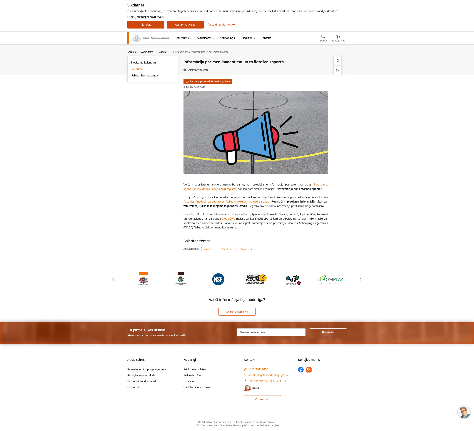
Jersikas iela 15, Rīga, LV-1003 (267, 381)
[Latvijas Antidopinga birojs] (150, 38)
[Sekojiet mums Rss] (309, 369)
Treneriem (246, 249)
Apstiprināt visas (185, 24)
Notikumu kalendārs (143, 62)
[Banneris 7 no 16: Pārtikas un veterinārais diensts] (180, 279)
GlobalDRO (229, 218)
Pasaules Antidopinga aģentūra (146, 369)
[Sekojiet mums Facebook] (301, 369)
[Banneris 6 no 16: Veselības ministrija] (143, 279)
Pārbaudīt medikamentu (142, 381)
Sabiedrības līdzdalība (144, 75)
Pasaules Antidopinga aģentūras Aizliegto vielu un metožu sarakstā (226, 201)
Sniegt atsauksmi (237, 311)
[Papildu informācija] (262, 388)
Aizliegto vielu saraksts (141, 375)
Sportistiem (228, 249)
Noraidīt (146, 24)
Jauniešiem (209, 249)
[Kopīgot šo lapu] (337, 70)
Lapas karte (190, 381)
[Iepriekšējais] (113, 279)
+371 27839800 (258, 369)
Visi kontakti (262, 399)
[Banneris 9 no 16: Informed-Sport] (256, 279)
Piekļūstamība (192, 375)
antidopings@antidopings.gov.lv (268, 375)
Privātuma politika (194, 369)
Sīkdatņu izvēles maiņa (197, 387)
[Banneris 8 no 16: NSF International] (218, 279)
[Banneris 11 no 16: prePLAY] (331, 279)
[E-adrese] (251, 388)
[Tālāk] (361, 279)
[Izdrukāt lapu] (337, 60)
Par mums (133, 387)
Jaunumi (136, 69)
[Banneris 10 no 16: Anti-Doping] (293, 279)
